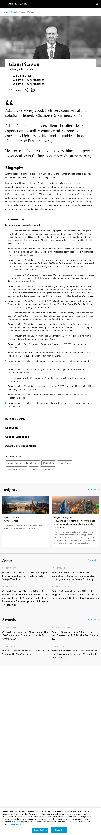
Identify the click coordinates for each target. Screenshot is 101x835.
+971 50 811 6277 (21, 79)
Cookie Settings (40, 830)
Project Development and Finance (23, 463)
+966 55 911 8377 (21, 83)
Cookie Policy (15, 824)
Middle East (48, 463)
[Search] (97, 4)
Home (5, 12)
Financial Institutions (16, 469)
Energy (34, 469)
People (14, 12)
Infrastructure (48, 469)
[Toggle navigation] (5, 4)
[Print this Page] (33, 90)
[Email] (10, 90)
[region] (50, 821)
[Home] (17, 4)
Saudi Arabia (64, 463)
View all (92, 490)
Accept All (59, 830)
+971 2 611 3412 (21, 75)
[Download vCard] (19, 90)
